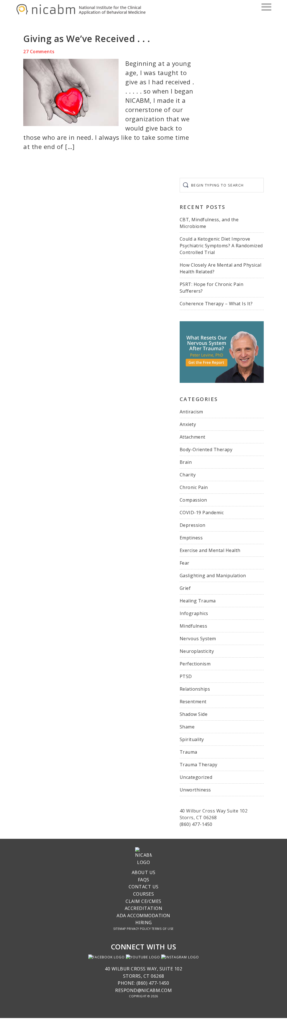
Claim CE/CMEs (143, 901)
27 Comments (39, 51)
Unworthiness (195, 790)
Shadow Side (194, 714)
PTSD (186, 676)
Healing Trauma (198, 601)
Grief (185, 588)
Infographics (194, 613)
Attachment (192, 437)
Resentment (193, 701)
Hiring (143, 922)
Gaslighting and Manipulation (213, 575)
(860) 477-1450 (196, 824)
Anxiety (188, 424)
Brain (186, 462)
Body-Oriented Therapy (206, 449)
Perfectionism (195, 664)
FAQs (143, 880)
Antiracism (191, 412)
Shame (187, 727)
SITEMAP (119, 929)
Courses (143, 894)
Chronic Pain (194, 487)
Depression (192, 525)
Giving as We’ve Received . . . (86, 38)
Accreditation (144, 908)
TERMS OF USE (163, 929)
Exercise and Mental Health (210, 550)
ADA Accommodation (143, 915)
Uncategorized (196, 777)
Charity (188, 475)
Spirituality (192, 739)
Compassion (193, 500)
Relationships (195, 689)
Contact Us (144, 887)
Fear (184, 563)
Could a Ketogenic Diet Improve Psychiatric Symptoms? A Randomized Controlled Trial (221, 245)
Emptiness (191, 538)
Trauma (188, 752)
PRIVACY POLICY (139, 929)
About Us (144, 872)
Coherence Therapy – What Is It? (216, 304)
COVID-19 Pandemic (202, 512)
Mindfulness (193, 626)
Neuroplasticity (197, 651)
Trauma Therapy (198, 764)
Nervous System (198, 638)
